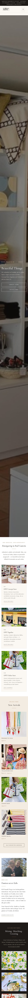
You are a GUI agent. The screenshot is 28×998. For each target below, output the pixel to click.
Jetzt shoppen (8, 687)
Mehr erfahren (8, 601)
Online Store (14, 289)
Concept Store (14, 284)
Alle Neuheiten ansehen (14, 845)
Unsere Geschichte (7, 915)
